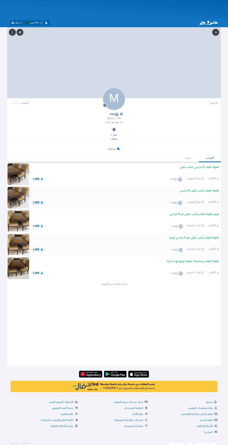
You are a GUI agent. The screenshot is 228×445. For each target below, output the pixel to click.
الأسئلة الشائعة (205, 426)
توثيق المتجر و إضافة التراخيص (197, 414)
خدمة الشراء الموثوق (62, 408)
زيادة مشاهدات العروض (200, 408)
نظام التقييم (67, 414)
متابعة (213, 103)
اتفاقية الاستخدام (134, 408)
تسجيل (209, 402)
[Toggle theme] (47, 23)
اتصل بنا (208, 432)
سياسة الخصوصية (133, 426)
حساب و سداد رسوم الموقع (128, 402)
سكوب (187, 158)
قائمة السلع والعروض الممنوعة (57, 420)
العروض (210, 158)
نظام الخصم (206, 420)
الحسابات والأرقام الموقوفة (128, 420)
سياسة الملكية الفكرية (62, 426)
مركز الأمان (137, 414)
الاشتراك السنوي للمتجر (61, 402)
